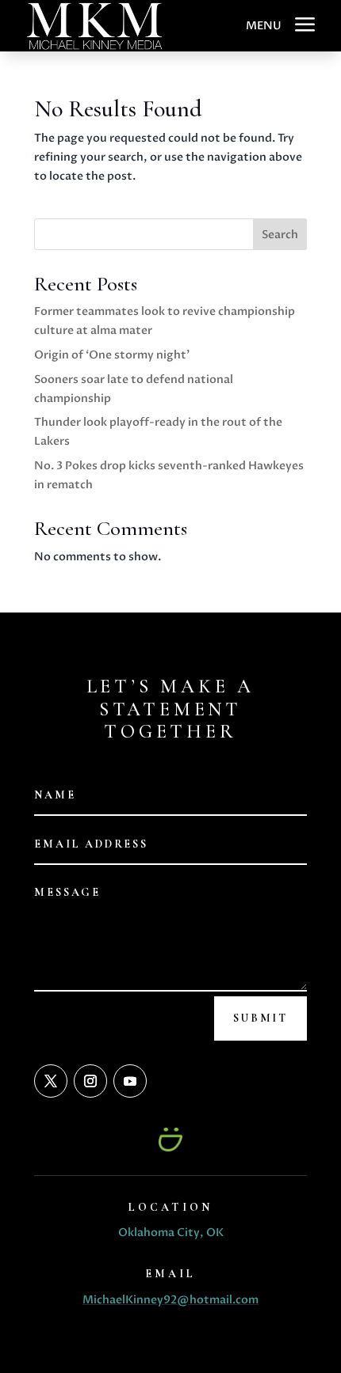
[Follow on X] (50, 1081)
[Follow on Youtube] (130, 1081)
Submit (260, 1018)
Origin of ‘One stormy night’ (112, 354)
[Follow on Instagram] (90, 1081)
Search (280, 234)
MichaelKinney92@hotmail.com (170, 1299)
